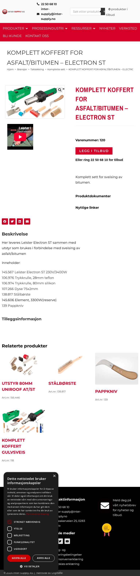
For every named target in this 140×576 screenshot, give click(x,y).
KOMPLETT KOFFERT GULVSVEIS (13, 446)
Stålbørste (62, 383)
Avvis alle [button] (43, 558)
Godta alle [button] (19, 558)
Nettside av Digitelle (49, 573)
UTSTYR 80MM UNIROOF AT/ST (18, 386)
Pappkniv (106, 391)
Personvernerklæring (37, 513)
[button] (15, 28)
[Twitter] (60, 541)
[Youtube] (67, 541)
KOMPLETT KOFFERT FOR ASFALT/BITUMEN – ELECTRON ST (104, 69)
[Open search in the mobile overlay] (91, 11)
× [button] (54, 476)
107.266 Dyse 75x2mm (20, 289)
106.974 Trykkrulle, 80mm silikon (28, 283)
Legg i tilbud (94, 151)
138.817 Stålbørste (16, 294)
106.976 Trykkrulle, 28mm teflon (28, 278)
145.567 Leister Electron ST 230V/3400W (34, 272)
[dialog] (31, 522)
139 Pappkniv (13, 306)
